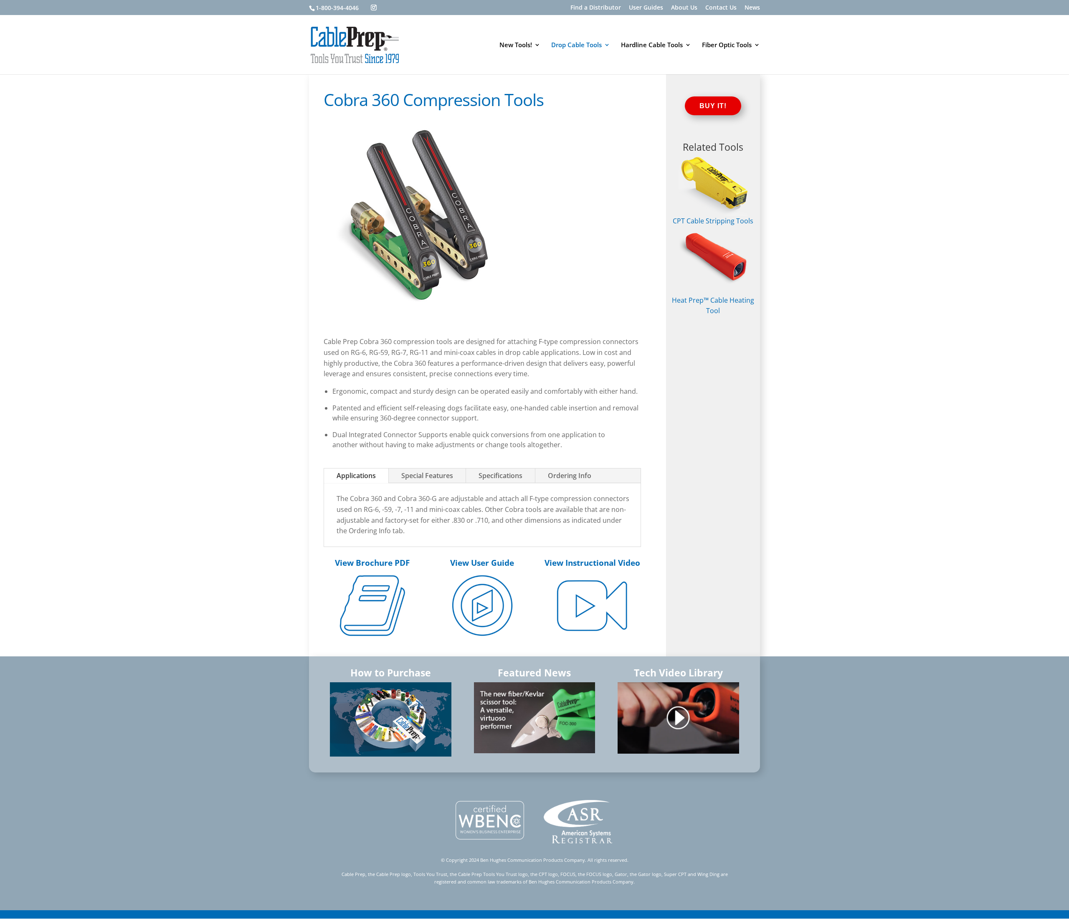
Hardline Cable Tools (652, 45)
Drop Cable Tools (576, 45)
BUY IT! (713, 105)
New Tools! (515, 45)
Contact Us (721, 8)
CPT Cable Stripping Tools (713, 220)
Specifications (500, 475)
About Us (684, 8)
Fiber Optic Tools (727, 45)
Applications (356, 475)
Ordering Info (569, 475)
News (752, 8)
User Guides (646, 8)
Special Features (427, 475)
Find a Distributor (595, 8)
